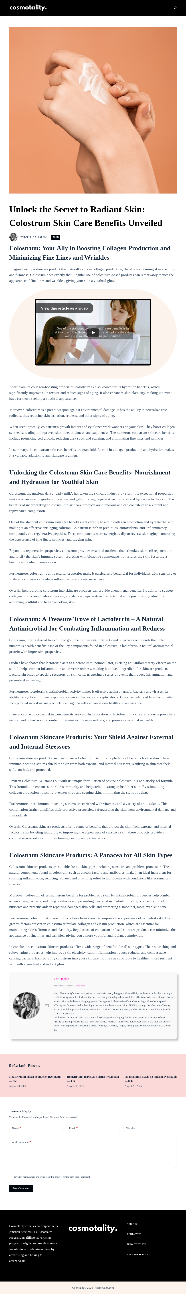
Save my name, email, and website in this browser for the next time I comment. (52, 1176)
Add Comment (21, 1142)
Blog (55, 237)
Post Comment (21, 1188)
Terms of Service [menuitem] (138, 1254)
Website (130, 1128)
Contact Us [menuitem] (134, 1234)
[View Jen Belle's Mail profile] (47, 1006)
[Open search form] (175, 8)
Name (16, 1128)
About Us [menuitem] (132, 1224)
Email (73, 1128)
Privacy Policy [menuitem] (136, 1244)
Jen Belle (61, 979)
